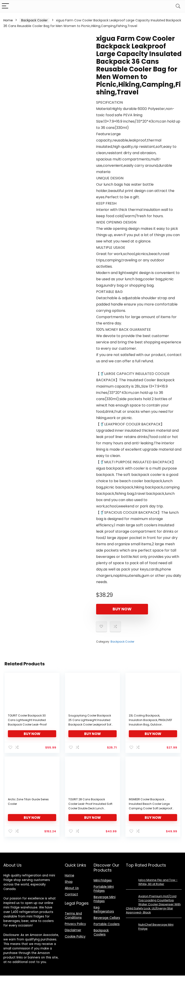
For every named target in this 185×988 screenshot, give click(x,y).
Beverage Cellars (107, 917)
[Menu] (5, 6)
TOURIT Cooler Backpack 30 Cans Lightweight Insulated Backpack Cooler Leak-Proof (27, 720)
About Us (72, 888)
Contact (71, 894)
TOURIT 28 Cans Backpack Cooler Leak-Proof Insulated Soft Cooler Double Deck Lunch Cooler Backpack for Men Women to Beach (90, 808)
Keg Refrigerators (104, 909)
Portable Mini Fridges (104, 888)
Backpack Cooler (34, 20)
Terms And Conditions (73, 915)
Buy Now (122, 609)
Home (8, 20)
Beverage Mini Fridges (105, 899)
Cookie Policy (75, 936)
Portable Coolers (107, 924)
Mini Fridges (103, 880)
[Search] (178, 6)
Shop (69, 881)
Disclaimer (73, 930)
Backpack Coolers (101, 932)
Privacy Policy (75, 924)
